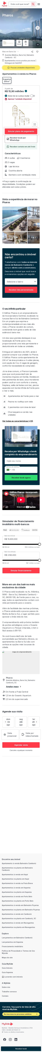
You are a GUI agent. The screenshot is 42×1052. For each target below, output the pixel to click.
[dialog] (21, 526)
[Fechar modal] (37, 5)
